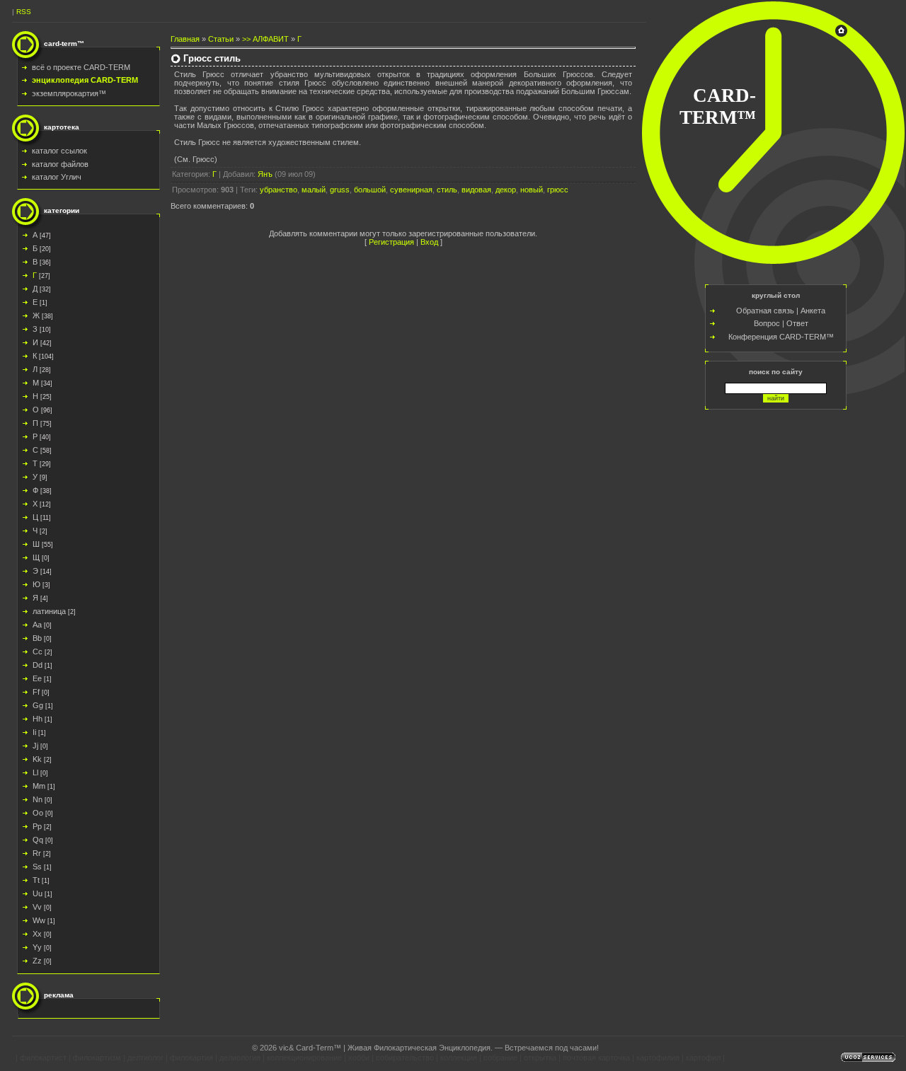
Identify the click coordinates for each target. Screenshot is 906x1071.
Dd (37, 665)
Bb (37, 638)
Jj (35, 745)
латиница (49, 611)
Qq (38, 839)
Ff (36, 692)
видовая (476, 189)
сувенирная (411, 189)
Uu (37, 893)
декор (505, 189)
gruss (340, 189)
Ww (39, 920)
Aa (37, 624)
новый (531, 189)
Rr (37, 853)
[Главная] (841, 34)
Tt (36, 880)
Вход (429, 242)
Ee (37, 678)
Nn (37, 799)
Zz (37, 960)
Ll (35, 772)
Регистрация (391, 242)
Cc (37, 651)
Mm (39, 786)
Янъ (265, 174)
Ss (37, 866)
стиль (447, 189)
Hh (37, 718)
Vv (37, 907)
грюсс (557, 189)
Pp (37, 826)
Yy (37, 947)
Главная (185, 39)
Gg (38, 705)
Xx (37, 934)
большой (370, 189)
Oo (38, 813)
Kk (37, 759)
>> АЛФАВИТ (265, 39)
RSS (23, 12)
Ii (34, 732)
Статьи (221, 39)
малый (314, 189)
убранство (278, 189)
